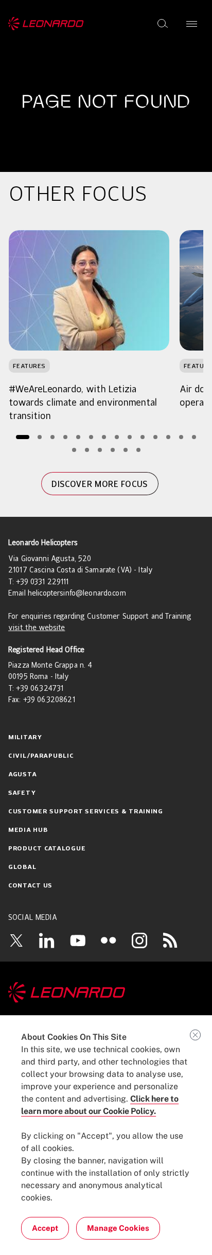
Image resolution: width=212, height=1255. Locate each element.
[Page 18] (112, 449)
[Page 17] (99, 449)
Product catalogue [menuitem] (46, 849)
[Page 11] (155, 436)
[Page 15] (73, 449)
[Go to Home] (106, 992)
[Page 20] (138, 449)
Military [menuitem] (25, 738)
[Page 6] (91, 436)
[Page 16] (86, 449)
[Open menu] (192, 23)
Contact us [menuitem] (30, 886)
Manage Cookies (118, 1228)
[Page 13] (181, 436)
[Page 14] (194, 436)
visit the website (36, 628)
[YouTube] (77, 940)
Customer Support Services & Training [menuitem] (85, 812)
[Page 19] (125, 449)
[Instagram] (139, 940)
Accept (45, 1228)
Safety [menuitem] (22, 793)
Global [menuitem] (22, 867)
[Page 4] (65, 436)
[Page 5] (78, 436)
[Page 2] (39, 436)
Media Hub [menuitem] (28, 830)
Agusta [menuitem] (22, 775)
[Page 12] (168, 436)
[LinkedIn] (47, 940)
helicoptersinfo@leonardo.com (77, 593)
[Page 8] (117, 436)
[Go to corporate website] (46, 23)
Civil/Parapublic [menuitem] (41, 756)
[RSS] (170, 940)
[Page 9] (129, 436)
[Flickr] (108, 940)
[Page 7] (104, 436)
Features (29, 366)
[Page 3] (52, 436)
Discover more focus (99, 484)
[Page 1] (22, 436)
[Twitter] (16, 940)
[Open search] (162, 23)
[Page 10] (142, 436)
